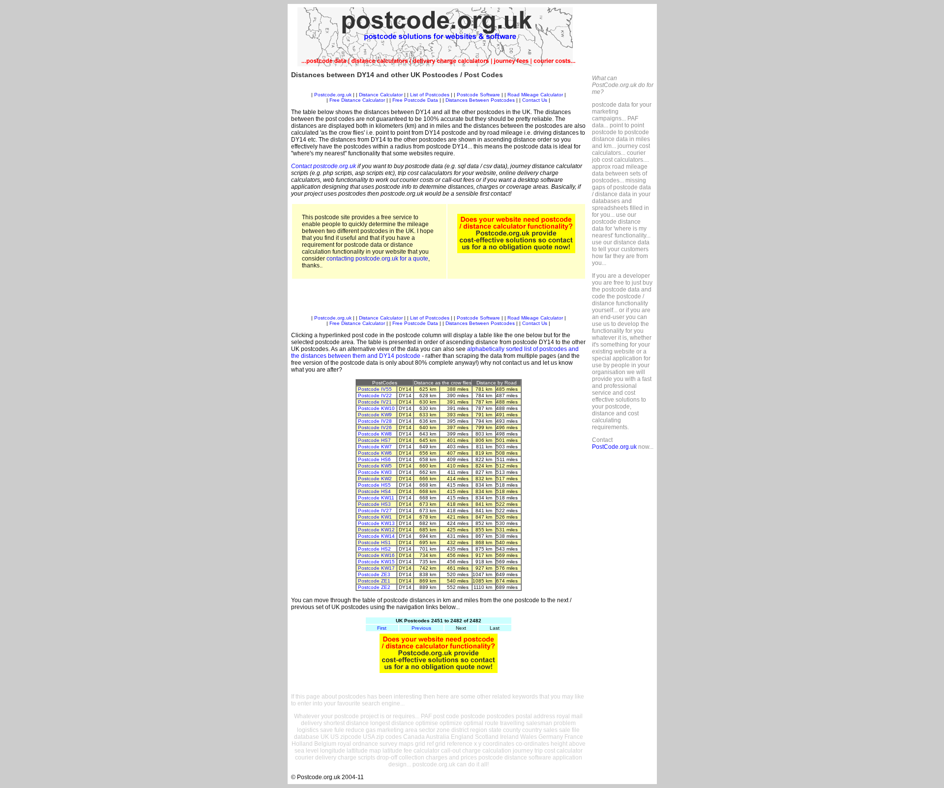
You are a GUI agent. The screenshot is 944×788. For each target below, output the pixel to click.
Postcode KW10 (376, 408)
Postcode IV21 (375, 402)
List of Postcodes (429, 94)
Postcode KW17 (376, 568)
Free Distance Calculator (357, 100)
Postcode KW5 (375, 465)
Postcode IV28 (375, 421)
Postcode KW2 (375, 478)
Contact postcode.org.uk (323, 166)
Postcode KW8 (375, 434)
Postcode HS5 (374, 485)
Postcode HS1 (374, 542)
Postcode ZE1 (374, 581)
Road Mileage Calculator (535, 94)
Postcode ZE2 (374, 587)
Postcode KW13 (376, 523)
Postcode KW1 (375, 517)
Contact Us (535, 100)
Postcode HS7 (374, 440)
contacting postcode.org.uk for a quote (377, 258)
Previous (421, 628)
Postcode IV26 (375, 427)
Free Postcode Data (415, 100)
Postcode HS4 (374, 491)
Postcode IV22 (375, 395)
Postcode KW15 (376, 561)
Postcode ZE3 (374, 574)
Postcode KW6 (375, 453)
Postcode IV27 (375, 510)
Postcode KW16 (376, 555)
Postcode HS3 (374, 504)
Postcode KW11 (376, 497)
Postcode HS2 (374, 549)
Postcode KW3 (375, 472)
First (381, 628)
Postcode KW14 (376, 536)
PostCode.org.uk (614, 446)
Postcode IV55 (375, 389)
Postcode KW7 (375, 446)
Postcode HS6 (374, 459)
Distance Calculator (381, 94)
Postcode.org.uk (333, 94)
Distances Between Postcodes (480, 100)
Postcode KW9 (375, 414)
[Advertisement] (439, 88)
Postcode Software (478, 94)
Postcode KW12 (376, 529)
